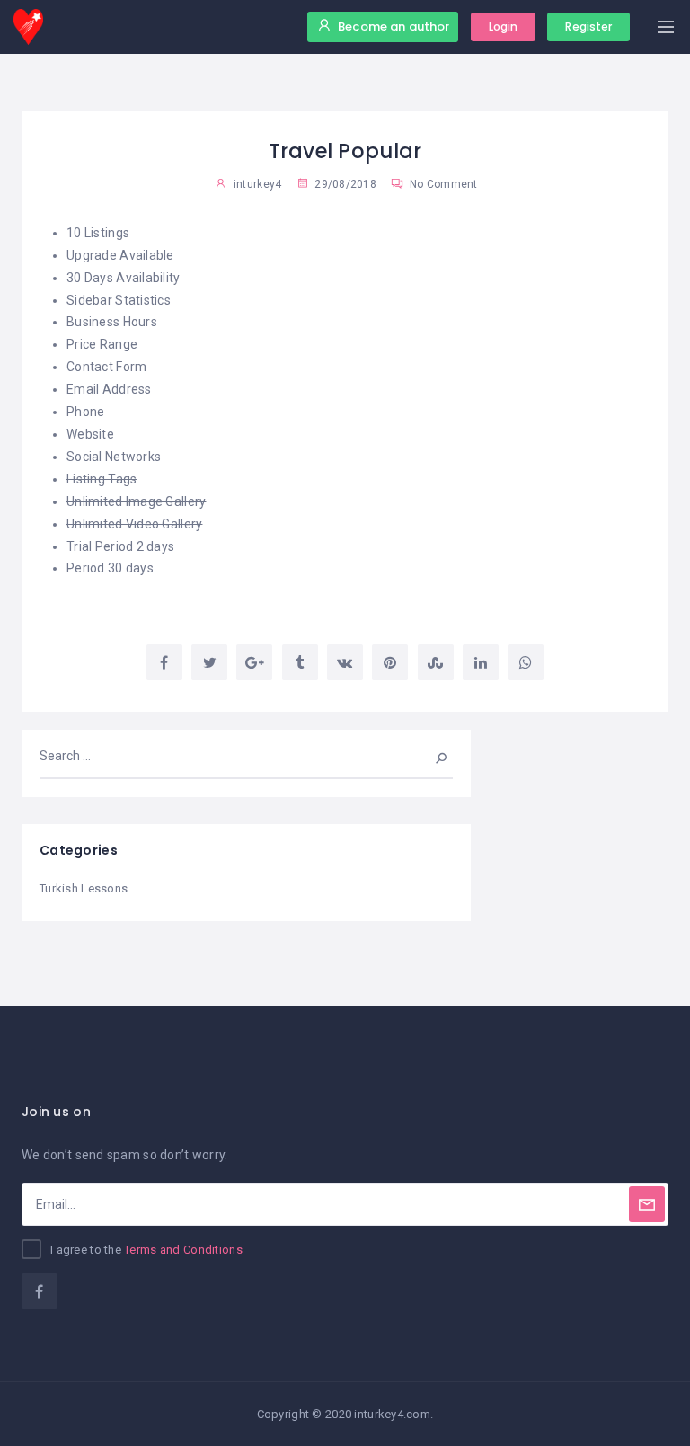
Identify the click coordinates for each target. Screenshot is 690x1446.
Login (503, 26)
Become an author (393, 26)
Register (588, 26)
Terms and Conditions (183, 1249)
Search (429, 756)
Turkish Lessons (84, 888)
